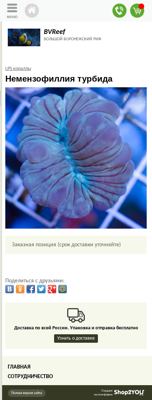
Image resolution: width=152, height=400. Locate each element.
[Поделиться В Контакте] (9, 289)
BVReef (54, 32)
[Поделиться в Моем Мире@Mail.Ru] (62, 289)
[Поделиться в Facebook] (31, 289)
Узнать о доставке (76, 338)
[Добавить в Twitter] (41, 289)
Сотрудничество (30, 377)
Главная (19, 367)
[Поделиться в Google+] (52, 289)
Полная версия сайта (26, 393)
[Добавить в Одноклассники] (20, 289)
